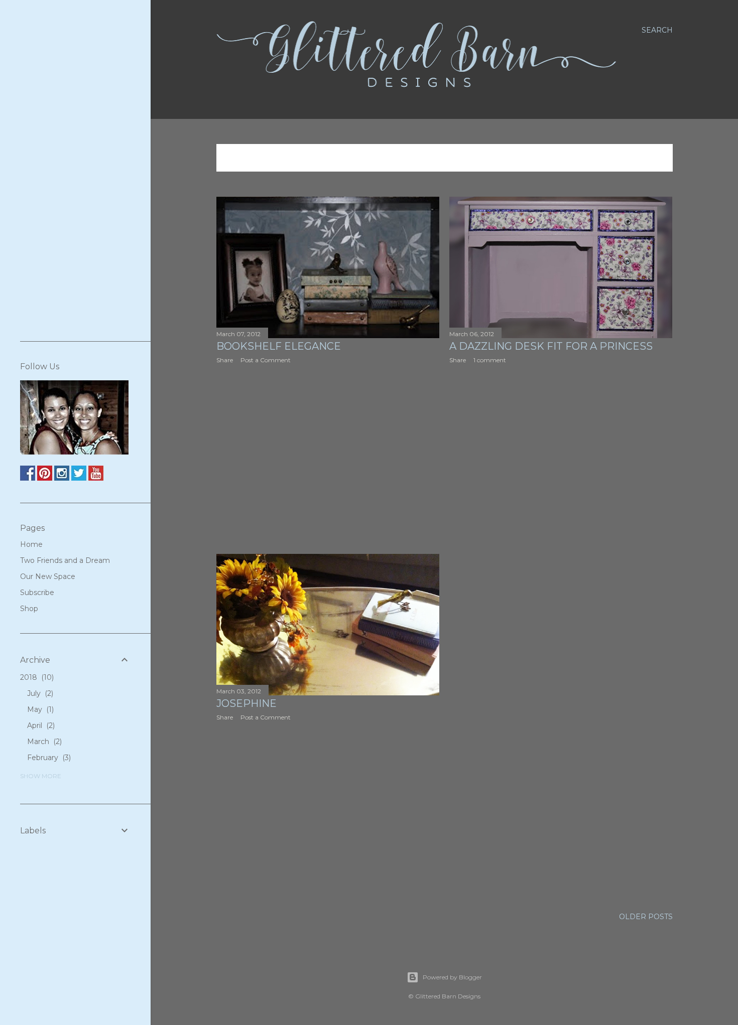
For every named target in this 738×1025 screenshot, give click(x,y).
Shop (29, 608)
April (40, 725)
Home (31, 544)
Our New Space (47, 576)
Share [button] (224, 360)
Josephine (246, 703)
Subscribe (37, 592)
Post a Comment (265, 360)
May (39, 709)
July (39, 693)
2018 (36, 677)
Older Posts (646, 916)
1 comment (489, 360)
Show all (643, 158)
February (48, 757)
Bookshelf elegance (278, 346)
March (43, 741)
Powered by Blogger (452, 977)
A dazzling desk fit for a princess (551, 346)
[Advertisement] (328, 459)
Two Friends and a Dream (65, 560)
